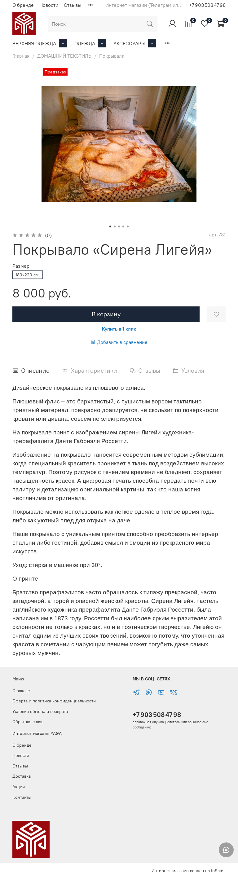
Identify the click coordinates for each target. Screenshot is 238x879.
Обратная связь (27, 721)
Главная (20, 56)
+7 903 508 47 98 (157, 714)
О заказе (21, 690)
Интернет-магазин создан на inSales (189, 870)
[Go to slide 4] (123, 226)
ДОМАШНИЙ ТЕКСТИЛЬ (64, 56)
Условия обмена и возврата (40, 711)
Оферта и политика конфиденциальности (54, 701)
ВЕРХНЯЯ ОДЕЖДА (34, 43)
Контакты (21, 797)
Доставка (21, 776)
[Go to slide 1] (110, 226)
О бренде (23, 5)
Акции (18, 786)
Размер (20, 266)
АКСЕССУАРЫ (129, 43)
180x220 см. (27, 275)
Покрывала (111, 56)
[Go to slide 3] (119, 226)
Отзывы (72, 5)
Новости (48, 5)
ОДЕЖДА (84, 43)
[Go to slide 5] (128, 226)
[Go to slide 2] (115, 226)
